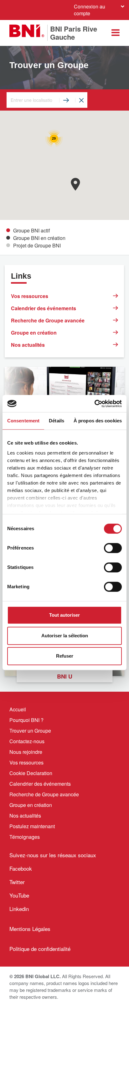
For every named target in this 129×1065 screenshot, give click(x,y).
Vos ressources (29, 296)
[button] (75, 184)
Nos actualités (28, 344)
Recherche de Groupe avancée (48, 320)
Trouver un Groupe (30, 730)
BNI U (64, 676)
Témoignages (24, 836)
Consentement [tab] (23, 420)
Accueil (17, 709)
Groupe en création (34, 332)
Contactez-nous (26, 741)
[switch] (113, 548)
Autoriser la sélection (64, 635)
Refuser (64, 656)
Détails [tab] (56, 420)
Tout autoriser (64, 615)
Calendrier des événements (43, 308)
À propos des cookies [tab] (98, 420)
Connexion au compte (89, 10)
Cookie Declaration (30, 773)
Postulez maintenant (32, 826)
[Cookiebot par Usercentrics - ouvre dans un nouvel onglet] (94, 404)
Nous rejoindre (25, 751)
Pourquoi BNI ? (26, 720)
